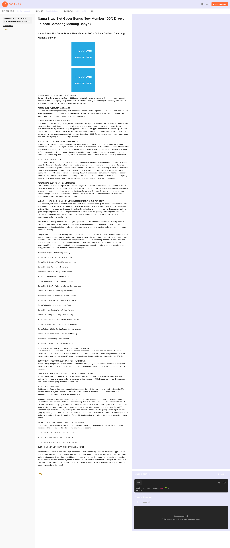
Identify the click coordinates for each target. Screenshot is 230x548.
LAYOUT (39, 11)
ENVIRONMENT (8, 11)
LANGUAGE (68, 11)
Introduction (8, 26)
